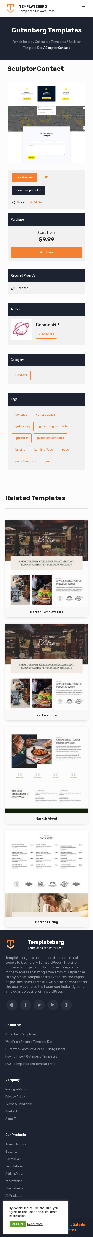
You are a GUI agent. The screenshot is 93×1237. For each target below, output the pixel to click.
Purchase (46, 252)
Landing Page (43, 449)
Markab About (46, 819)
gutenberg (22, 426)
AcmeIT (10, 1119)
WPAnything (13, 1181)
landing (20, 449)
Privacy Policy (15, 1097)
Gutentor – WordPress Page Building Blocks (35, 1049)
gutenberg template (53, 426)
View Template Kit (28, 190)
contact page (45, 414)
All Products (13, 1196)
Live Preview (24, 177)
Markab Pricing (46, 922)
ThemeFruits (14, 1188)
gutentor (21, 438)
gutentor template (50, 438)
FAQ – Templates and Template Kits (30, 1064)
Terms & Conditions (19, 1104)
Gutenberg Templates (20, 1034)
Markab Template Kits (46, 612)
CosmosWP (13, 1159)
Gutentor (12, 1152)
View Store (46, 334)
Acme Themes (15, 1144)
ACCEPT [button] (17, 1224)
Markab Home (46, 715)
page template (25, 461)
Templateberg (33, 7)
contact (21, 414)
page (65, 449)
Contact (21, 375)
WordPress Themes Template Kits (29, 1042)
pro (47, 461)
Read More (35, 1224)
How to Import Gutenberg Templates (31, 1056)
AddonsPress (14, 1174)
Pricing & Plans (15, 1089)
